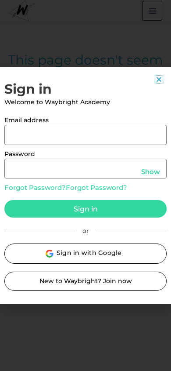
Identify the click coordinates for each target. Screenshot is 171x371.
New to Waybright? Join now (85, 281)
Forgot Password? (35, 187)
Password (19, 154)
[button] (159, 79)
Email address (26, 120)
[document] (85, 185)
